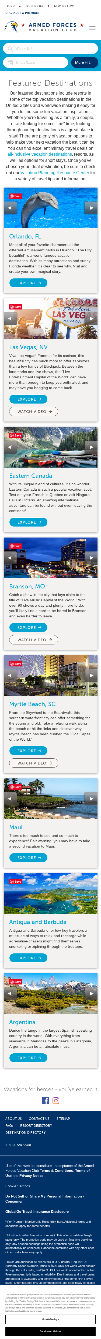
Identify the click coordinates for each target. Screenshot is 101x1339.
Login (10, 6)
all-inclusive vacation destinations (40, 154)
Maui (15, 827)
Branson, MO (27, 586)
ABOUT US (13, 1119)
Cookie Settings (50, 1319)
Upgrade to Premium (22, 13)
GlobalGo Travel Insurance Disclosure (37, 1212)
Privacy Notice (31, 1176)
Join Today (34, 6)
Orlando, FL (25, 236)
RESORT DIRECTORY (36, 1126)
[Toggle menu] (92, 28)
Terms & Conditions (56, 1171)
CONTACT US (39, 1119)
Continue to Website (50, 1331)
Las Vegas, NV (28, 347)
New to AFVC (64, 6)
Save (18, 196)
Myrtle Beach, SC (32, 704)
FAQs (9, 1126)
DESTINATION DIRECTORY (25, 1133)
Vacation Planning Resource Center (54, 172)
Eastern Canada (30, 475)
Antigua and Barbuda (38, 922)
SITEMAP (63, 1119)
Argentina (22, 1022)
